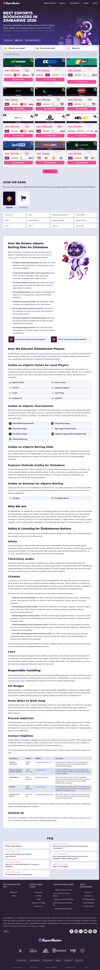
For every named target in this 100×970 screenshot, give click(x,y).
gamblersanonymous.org (43, 762)
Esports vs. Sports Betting (63, 902)
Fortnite (38, 898)
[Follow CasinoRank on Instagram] (75, 934)
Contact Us (88, 898)
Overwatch (38, 895)
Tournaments (74, 3)
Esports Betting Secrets (63, 911)
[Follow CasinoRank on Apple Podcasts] (94, 934)
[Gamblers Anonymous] (45, 953)
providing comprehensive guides (48, 354)
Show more (49, 171)
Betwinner (13, 895)
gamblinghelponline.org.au (44, 794)
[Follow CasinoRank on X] (80, 934)
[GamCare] (59, 953)
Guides (86, 3)
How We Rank (88, 905)
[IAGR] (73, 953)
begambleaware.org (41, 777)
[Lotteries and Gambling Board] (19, 953)
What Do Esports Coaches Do (62, 906)
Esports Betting (49, 3)
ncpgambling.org (40, 770)
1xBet (14, 898)
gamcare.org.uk (40, 787)
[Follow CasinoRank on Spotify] (89, 934)
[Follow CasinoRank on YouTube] (85, 934)
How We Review (88, 902)
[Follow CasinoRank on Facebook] (71, 934)
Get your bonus (18, 79)
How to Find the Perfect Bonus (61, 897)
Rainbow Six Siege (38, 905)
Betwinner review (18, 83)
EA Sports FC (38, 909)
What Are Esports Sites (63, 892)
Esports (62, 3)
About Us (87, 895)
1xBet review (50, 83)
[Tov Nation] (33, 953)
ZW (5, 934)
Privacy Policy (88, 909)
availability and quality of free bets (28, 311)
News (95, 3)
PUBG (38, 902)
